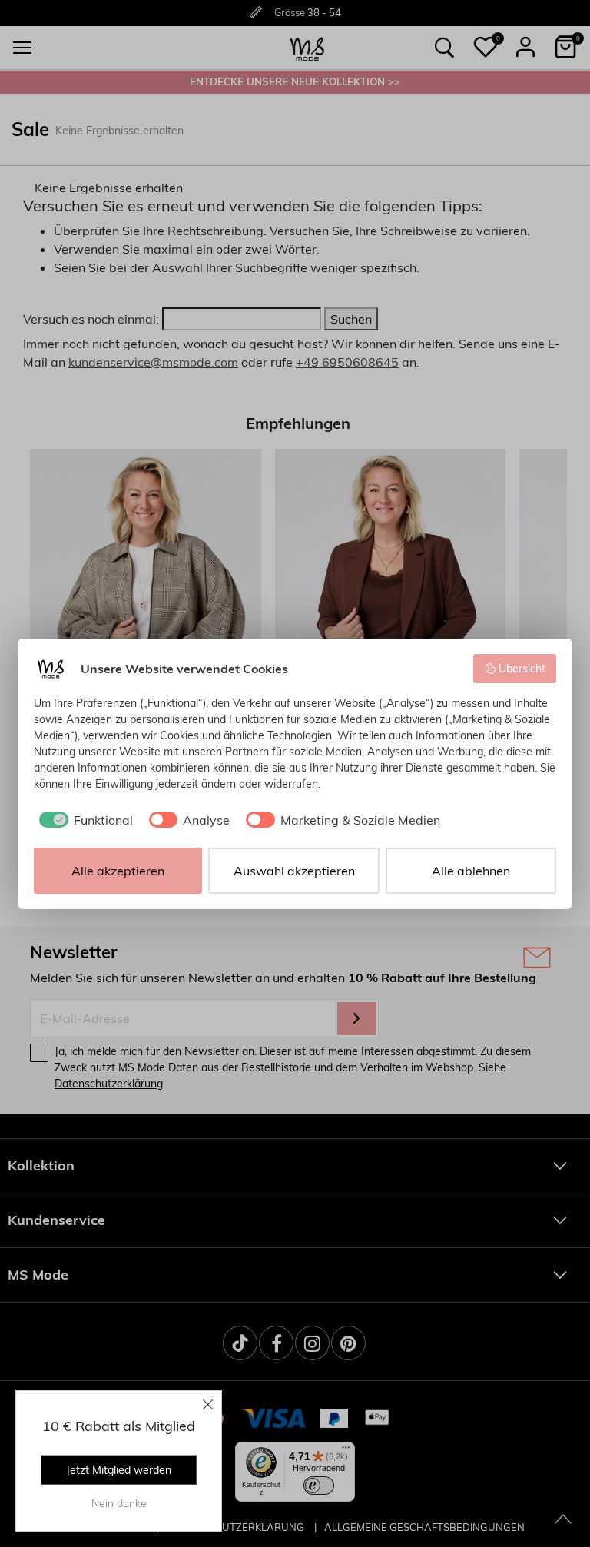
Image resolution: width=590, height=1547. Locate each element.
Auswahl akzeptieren (294, 870)
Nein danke (119, 1503)
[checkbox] (83, 820)
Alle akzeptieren (117, 870)
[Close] (208, 1404)
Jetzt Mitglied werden (118, 1470)
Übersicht (522, 669)
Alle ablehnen (471, 870)
